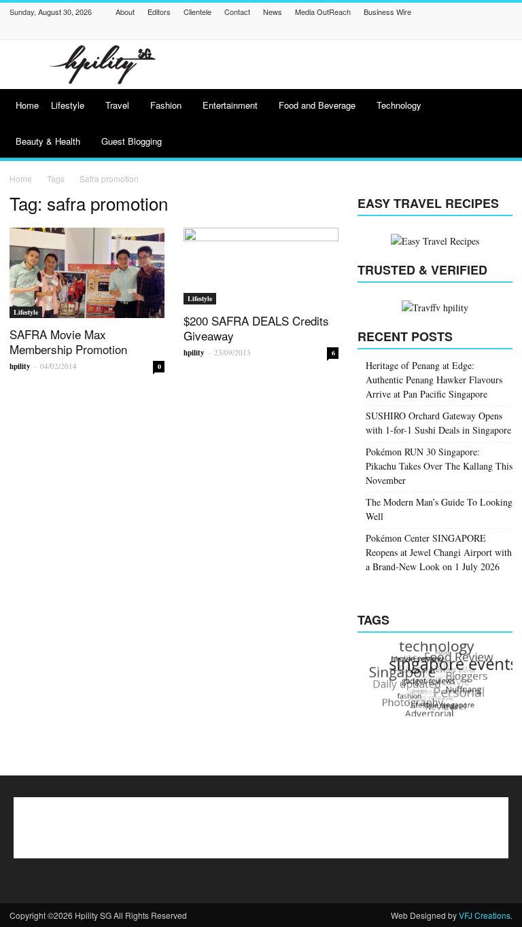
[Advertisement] (353, 64)
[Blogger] (318, 30)
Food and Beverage (317, 105)
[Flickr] (352, 30)
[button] (496, 125)
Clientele (197, 11)
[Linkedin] (403, 30)
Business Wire (387, 11)
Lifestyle (67, 105)
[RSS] (454, 30)
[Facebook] (335, 30)
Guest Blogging (131, 141)
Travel (117, 105)
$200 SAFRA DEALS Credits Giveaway (256, 328)
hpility (20, 366)
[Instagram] (386, 30)
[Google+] (369, 30)
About (125, 11)
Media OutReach (323, 11)
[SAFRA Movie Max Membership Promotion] (87, 273)
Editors (159, 11)
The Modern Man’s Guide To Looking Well (439, 509)
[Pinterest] (437, 30)
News (272, 11)
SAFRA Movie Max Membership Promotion (68, 341)
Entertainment (230, 105)
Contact (237, 11)
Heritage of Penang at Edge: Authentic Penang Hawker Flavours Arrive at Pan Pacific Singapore (434, 379)
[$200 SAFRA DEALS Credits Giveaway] (261, 266)
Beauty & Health (48, 141)
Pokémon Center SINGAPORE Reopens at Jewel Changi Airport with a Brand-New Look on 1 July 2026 (439, 552)
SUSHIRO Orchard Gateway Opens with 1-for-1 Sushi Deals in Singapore (438, 422)
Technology (399, 105)
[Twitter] (488, 30)
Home (27, 105)
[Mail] (420, 30)
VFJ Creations (484, 915)
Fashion (165, 105)
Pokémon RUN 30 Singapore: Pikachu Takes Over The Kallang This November (439, 466)
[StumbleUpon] (471, 30)
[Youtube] (505, 30)
